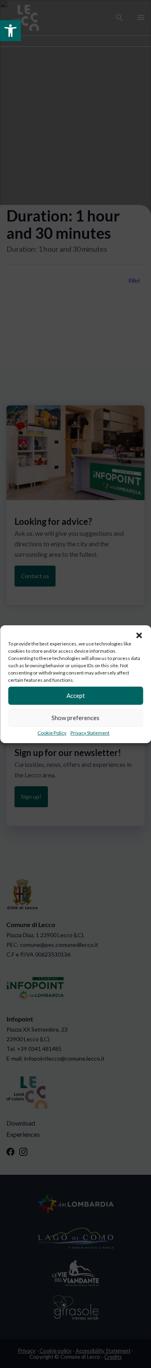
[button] (139, 635)
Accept (75, 695)
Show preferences (75, 717)
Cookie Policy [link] (51, 733)
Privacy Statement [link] (90, 733)
